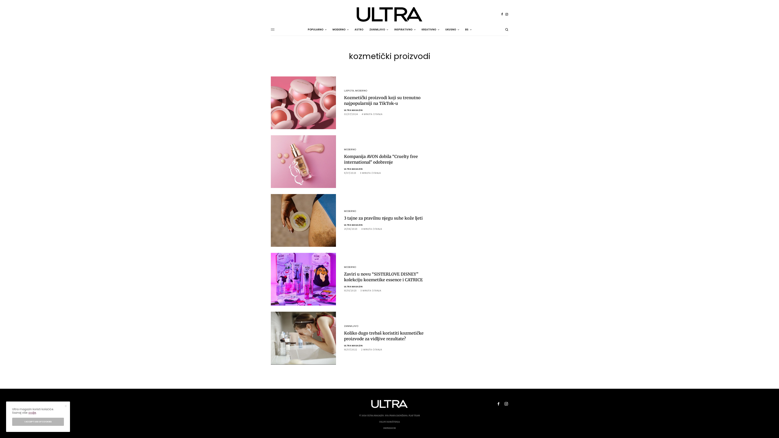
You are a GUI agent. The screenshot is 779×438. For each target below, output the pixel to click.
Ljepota (349, 90)
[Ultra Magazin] (389, 14)
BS (466, 29)
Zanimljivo (351, 326)
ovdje (32, 413)
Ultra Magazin (353, 110)
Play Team (414, 415)
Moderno (361, 90)
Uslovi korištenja (389, 422)
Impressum (389, 428)
